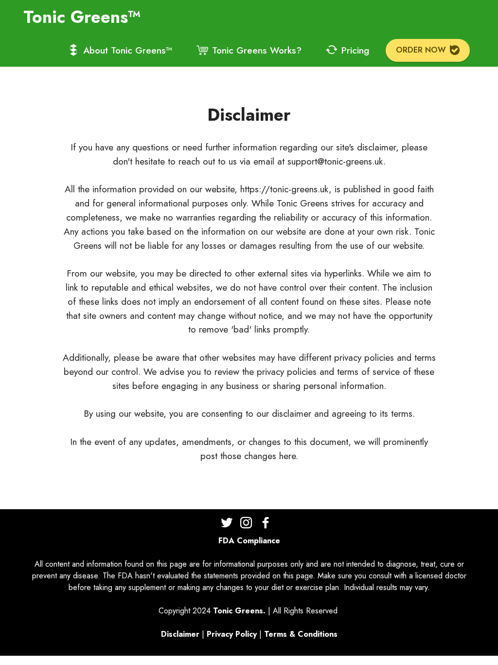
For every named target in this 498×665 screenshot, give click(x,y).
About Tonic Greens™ (127, 50)
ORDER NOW (421, 49)
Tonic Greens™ (82, 16)
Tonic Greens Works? (257, 50)
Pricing (355, 50)
